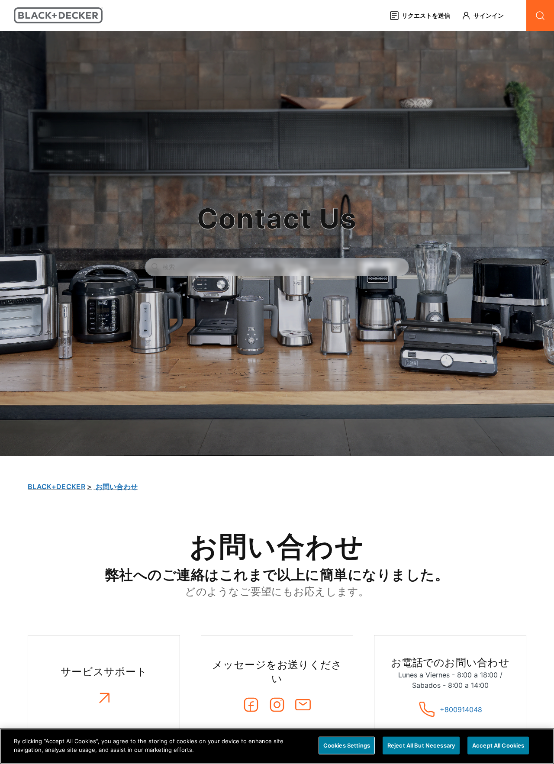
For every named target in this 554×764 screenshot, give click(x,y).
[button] (486, 15)
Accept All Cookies (498, 745)
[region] (277, 746)
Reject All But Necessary (421, 745)
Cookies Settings (346, 745)
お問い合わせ (117, 486)
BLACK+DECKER (56, 486)
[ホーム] (58, 15)
